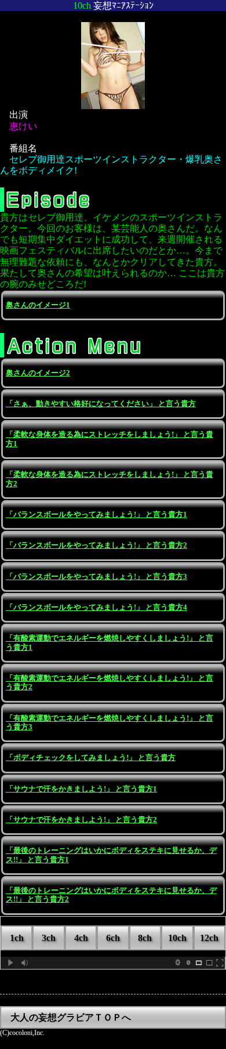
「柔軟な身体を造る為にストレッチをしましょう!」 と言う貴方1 (109, 439)
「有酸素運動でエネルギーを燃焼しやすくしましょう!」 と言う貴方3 (109, 722)
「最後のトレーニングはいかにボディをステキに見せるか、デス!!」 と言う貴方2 (111, 895)
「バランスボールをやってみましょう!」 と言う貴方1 (96, 515)
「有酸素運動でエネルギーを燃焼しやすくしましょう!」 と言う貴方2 (109, 682)
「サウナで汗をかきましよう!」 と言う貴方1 (81, 789)
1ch (17, 938)
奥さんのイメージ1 (38, 305)
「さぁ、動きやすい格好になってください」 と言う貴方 (101, 404)
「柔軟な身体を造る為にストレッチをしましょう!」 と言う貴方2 (109, 479)
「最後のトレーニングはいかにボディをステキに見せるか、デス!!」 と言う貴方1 (111, 855)
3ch (49, 938)
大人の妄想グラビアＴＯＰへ (70, 1017)
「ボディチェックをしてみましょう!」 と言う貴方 (91, 758)
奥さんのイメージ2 (38, 373)
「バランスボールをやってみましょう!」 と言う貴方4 (96, 607)
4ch (81, 938)
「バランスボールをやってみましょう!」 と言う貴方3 (96, 577)
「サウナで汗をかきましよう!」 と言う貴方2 (81, 820)
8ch (145, 938)
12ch (209, 938)
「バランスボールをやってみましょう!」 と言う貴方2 (96, 545)
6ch (113, 938)
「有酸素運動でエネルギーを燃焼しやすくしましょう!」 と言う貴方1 (109, 642)
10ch (177, 938)
